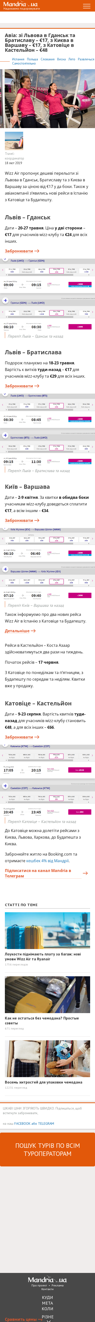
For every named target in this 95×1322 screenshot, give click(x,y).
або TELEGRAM (42, 1123)
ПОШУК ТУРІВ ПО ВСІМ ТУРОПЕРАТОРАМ (47, 1149)
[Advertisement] (47, 1219)
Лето (72, 59)
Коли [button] (47, 1308)
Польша (33, 59)
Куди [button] (47, 1297)
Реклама (58, 1285)
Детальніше (17, 631)
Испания (18, 59)
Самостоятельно (24, 63)
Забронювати (19, 251)
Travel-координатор (14, 156)
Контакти (47, 1289)
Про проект (39, 1285)
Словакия (48, 59)
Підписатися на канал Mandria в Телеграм (38, 873)
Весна (61, 59)
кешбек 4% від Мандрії (47, 860)
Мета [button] (47, 1303)
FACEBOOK (22, 1123)
